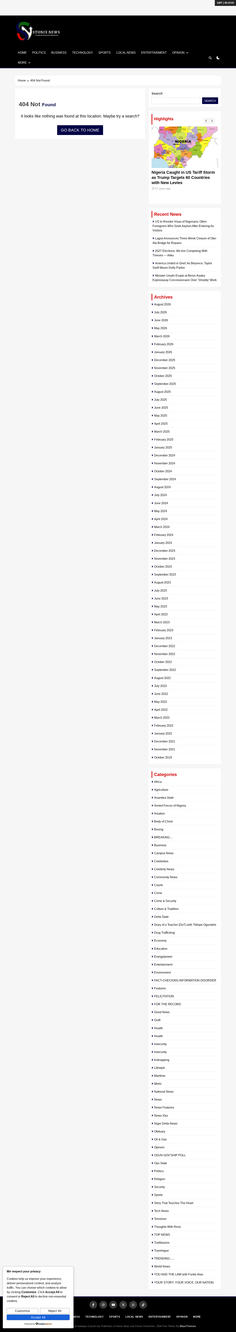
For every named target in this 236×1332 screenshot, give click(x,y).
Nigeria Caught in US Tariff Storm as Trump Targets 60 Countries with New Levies (183, 177)
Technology (82, 52)
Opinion (178, 52)
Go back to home (80, 130)
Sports (104, 52)
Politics (39, 52)
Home (22, 52)
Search (157, 93)
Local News (126, 52)
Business (59, 52)
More (22, 62)
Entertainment (154, 52)
